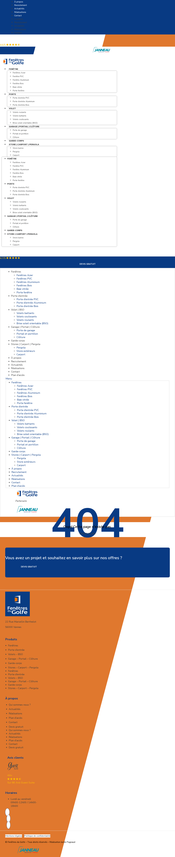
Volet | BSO (17, 309)
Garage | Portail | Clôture (24, 126)
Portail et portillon (20, 133)
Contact (18, 15)
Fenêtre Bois (18, 83)
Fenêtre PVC (18, 76)
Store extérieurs (26, 351)
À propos (18, 1)
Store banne (18, 148)
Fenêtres (16, 271)
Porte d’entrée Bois (21, 105)
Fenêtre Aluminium (21, 80)
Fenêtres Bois (24, 285)
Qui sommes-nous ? (20, 704)
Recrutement (20, 5)
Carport (16, 155)
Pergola (16, 151)
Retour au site (87, 533)
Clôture (16, 227)
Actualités (19, 8)
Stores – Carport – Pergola (23, 667)
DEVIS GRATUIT (88, 264)
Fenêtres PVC (24, 278)
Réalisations (20, 12)
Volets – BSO (15, 654)
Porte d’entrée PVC (21, 98)
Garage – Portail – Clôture (23, 658)
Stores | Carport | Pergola (25, 344)
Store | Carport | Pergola (24, 144)
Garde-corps (14, 230)
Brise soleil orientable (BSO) (25, 212)
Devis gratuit (16, 726)
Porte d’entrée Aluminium (24, 101)
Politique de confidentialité (37, 835)
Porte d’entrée (19, 296)
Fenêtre (13, 69)
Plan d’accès (18, 375)
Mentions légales (13, 835)
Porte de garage (20, 130)
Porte (12, 94)
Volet (12, 108)
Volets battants (19, 115)
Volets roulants (19, 112)
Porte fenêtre (18, 90)
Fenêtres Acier (19, 72)
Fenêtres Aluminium (28, 282)
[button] (87, 378)
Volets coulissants (21, 119)
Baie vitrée (17, 87)
